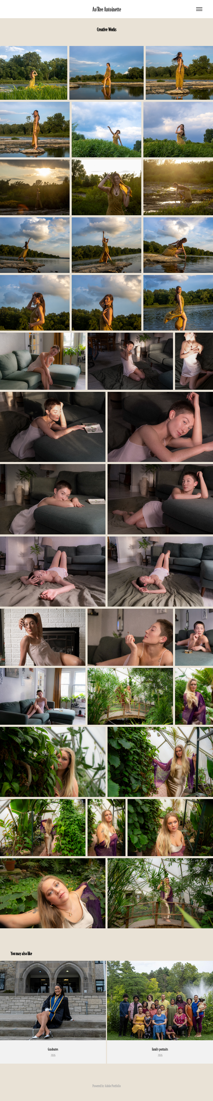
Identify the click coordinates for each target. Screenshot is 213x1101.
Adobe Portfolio (113, 1086)
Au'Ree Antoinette (106, 9)
